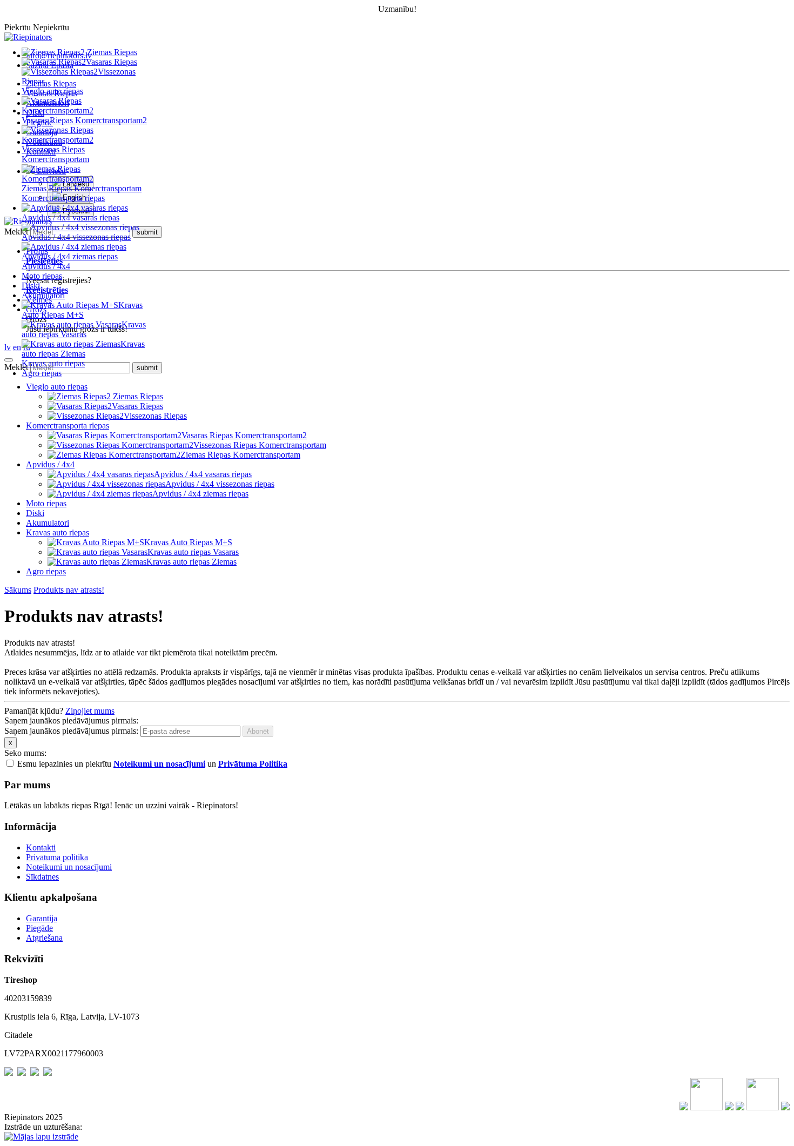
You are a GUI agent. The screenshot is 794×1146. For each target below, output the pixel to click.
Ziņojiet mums (90, 710)
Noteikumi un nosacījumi (69, 867)
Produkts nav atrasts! (68, 589)
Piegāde (39, 928)
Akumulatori (43, 295)
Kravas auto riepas (53, 363)
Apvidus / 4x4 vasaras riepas (70, 217)
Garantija (41, 918)
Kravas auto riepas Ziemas (83, 348)
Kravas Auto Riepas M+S (82, 309)
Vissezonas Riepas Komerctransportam (259, 445)
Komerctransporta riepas (63, 198)
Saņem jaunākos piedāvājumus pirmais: (71, 730)
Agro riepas (42, 373)
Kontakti (41, 847)
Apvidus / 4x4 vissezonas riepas (76, 237)
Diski (31, 285)
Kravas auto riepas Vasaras (84, 329)
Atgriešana (44, 937)
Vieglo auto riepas (52, 91)
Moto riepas (42, 275)
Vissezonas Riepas (155, 415)
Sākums (17, 589)
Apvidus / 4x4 (46, 266)
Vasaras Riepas (111, 61)
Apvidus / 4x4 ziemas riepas (70, 256)
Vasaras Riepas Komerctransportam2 (84, 120)
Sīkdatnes (42, 876)
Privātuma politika (57, 857)
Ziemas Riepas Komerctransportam (82, 188)
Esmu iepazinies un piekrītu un (152, 763)
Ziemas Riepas (111, 52)
